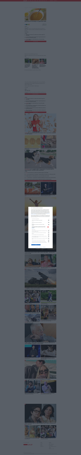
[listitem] (40, 229)
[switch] (48, 220)
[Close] (51, 208)
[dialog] (40, 227)
